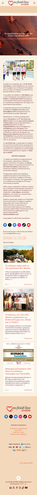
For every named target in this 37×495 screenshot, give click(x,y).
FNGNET (21, 484)
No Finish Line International (18, 428)
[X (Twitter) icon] (14, 488)
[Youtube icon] (26, 488)
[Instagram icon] (20, 488)
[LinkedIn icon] (10, 488)
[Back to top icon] (18, 478)
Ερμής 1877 (18, 430)
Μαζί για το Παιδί (18, 432)
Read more (29, 284)
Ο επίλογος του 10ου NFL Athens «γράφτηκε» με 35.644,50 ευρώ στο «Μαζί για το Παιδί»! (18, 318)
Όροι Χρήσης (24, 463)
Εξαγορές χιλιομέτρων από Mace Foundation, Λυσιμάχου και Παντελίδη (18, 371)
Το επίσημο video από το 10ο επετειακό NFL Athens (17, 266)
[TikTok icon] (23, 488)
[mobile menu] (34, 3)
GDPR (31, 463)
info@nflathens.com (14, 233)
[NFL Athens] (18, 2)
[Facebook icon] (17, 488)
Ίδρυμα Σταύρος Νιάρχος (18, 434)
